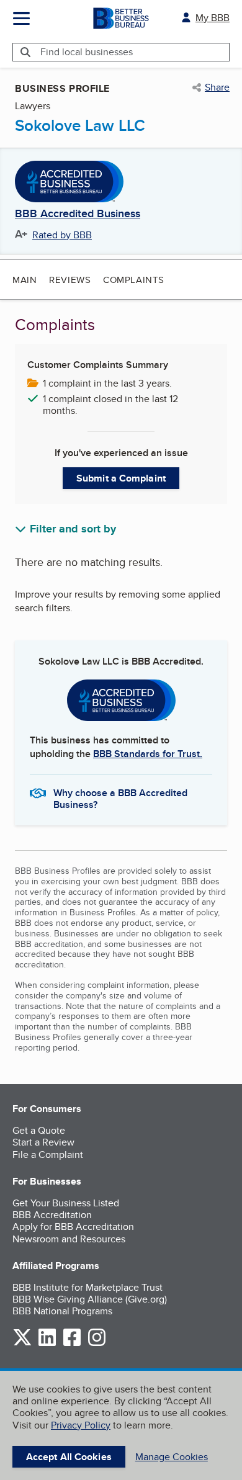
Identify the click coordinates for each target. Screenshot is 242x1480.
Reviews (70, 279)
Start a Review (43, 1142)
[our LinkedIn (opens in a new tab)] (47, 1344)
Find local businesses (86, 52)
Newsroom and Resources (68, 1239)
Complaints (133, 279)
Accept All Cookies (69, 1457)
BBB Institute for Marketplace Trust (87, 1287)
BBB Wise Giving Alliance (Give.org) (89, 1299)
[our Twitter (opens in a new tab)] (22, 1344)
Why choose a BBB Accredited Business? (120, 798)
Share (217, 87)
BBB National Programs (62, 1311)
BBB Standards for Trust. (147, 754)
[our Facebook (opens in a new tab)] (72, 1344)
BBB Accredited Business (77, 214)
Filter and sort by (73, 529)
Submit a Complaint (121, 478)
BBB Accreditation (52, 1215)
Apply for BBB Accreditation (73, 1226)
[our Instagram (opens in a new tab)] (97, 1344)
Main (24, 279)
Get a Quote (38, 1130)
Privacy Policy (80, 1425)
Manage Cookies (171, 1457)
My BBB (212, 18)
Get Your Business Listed (65, 1203)
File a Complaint (47, 1154)
